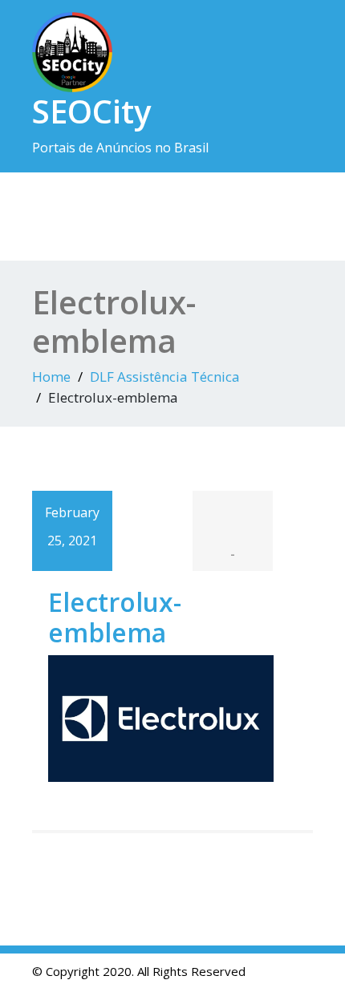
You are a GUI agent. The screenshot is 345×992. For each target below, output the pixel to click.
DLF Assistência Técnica (165, 376)
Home (51, 376)
